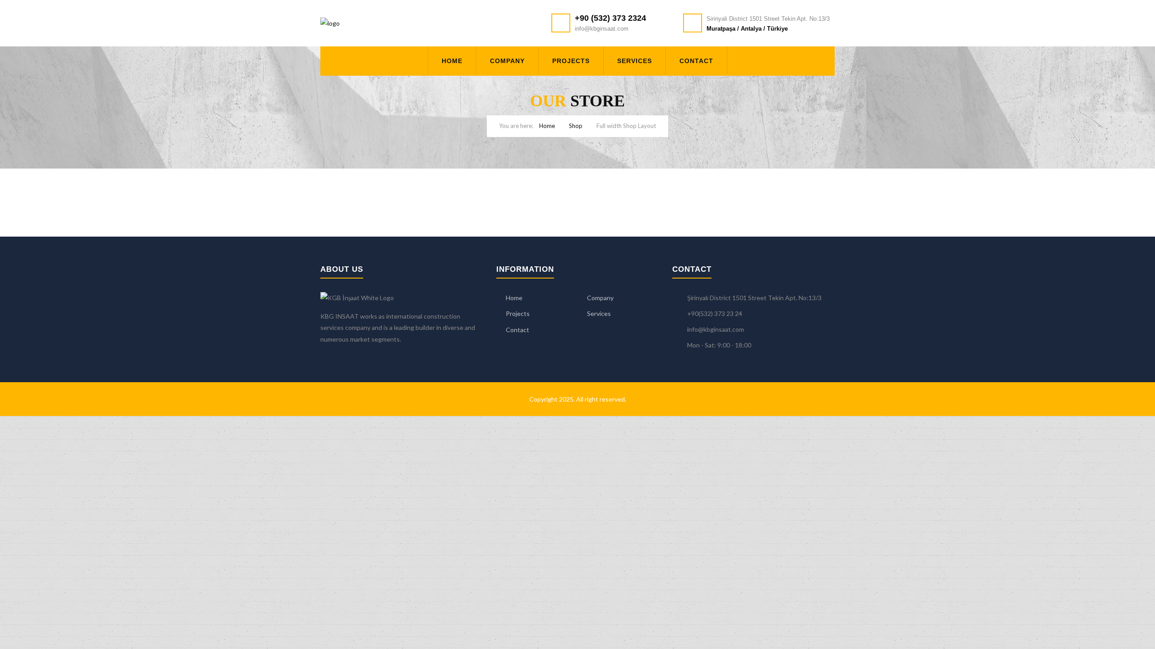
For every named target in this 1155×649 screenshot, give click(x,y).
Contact (696, 60)
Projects (571, 60)
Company (507, 60)
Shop (575, 125)
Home (452, 60)
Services (634, 60)
